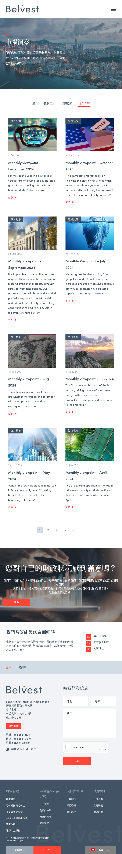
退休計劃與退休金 (15, 805)
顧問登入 (19, 850)
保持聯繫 (71, 805)
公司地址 (98, 648)
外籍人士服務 (13, 830)
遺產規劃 (10, 824)
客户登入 (47, 850)
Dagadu (20, 840)
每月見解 (84, 103)
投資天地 (49, 103)
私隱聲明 (98, 805)
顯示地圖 (13, 725)
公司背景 (44, 804)
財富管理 (12, 791)
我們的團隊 (45, 816)
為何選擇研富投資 (49, 793)
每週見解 (66, 103)
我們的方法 (45, 810)
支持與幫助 (75, 791)
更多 (10, 197)
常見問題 (71, 799)
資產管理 (10, 799)
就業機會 (44, 822)
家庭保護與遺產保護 (16, 818)
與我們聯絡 (100, 636)
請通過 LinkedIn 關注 (23, 749)
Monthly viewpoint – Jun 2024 (89, 378)
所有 (35, 103)
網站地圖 (98, 811)
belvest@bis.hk (21, 742)
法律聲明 (100, 791)
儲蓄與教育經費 (14, 811)
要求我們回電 (101, 642)
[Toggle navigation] (113, 9)
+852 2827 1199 (21, 734)
